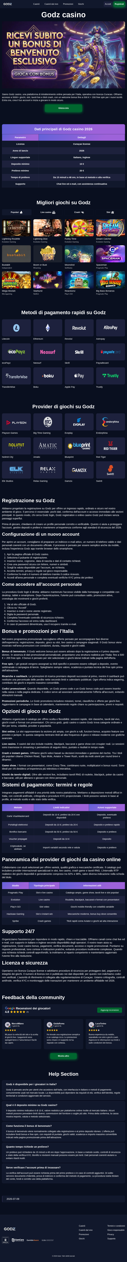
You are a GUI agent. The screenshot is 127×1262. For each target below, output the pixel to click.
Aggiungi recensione (110, 1010)
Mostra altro (63, 1056)
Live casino (46, 212)
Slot (108, 212)
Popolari (15, 212)
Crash (77, 212)
